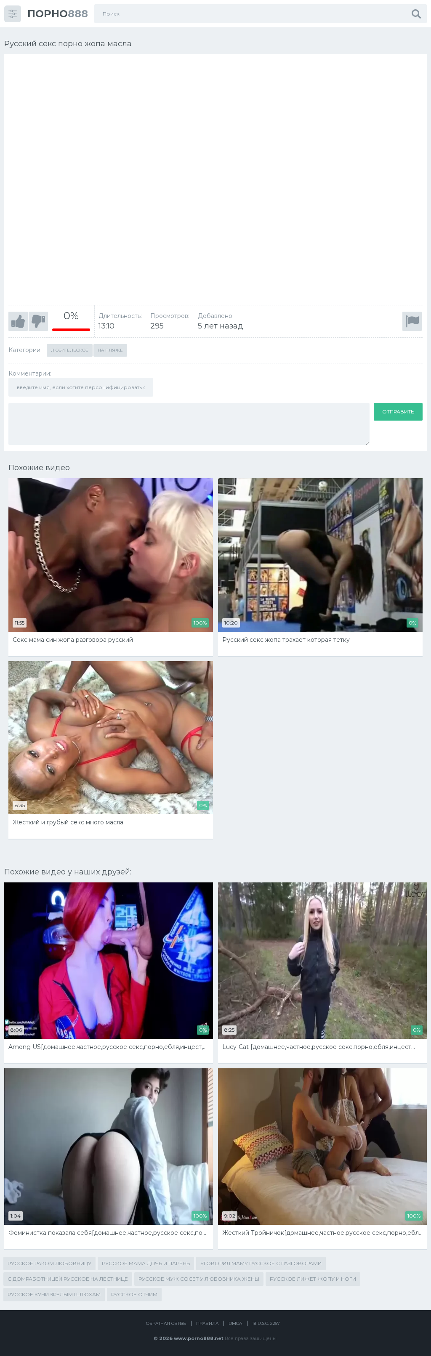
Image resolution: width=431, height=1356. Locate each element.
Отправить (398, 411)
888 (57, 14)
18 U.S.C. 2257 (266, 1323)
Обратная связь (166, 1323)
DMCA (235, 1323)
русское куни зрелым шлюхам (54, 1294)
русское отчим (134, 1294)
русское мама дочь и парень (146, 1263)
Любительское (69, 350)
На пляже (110, 350)
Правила (207, 1323)
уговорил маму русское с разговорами (261, 1263)
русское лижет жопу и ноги (313, 1279)
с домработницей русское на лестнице (68, 1279)
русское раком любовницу (49, 1263)
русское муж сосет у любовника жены (198, 1279)
